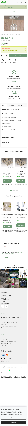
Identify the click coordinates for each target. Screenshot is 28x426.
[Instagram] (6, 306)
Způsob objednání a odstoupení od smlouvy (12, 317)
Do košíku (19, 55)
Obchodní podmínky (6, 320)
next (26, 164)
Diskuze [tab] (20, 105)
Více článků (4, 345)
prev (2, 164)
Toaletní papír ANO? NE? (7, 343)
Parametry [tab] (11, 105)
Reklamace (4, 324)
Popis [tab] (3, 105)
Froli (14, 11)
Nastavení (13, 418)
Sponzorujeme (4, 327)
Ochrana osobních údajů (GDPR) (9, 322)
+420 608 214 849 (5, 303)
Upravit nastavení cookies (18, 367)
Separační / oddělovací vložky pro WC (10, 341)
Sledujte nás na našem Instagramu (14, 267)
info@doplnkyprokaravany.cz (8, 301)
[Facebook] (2, 306)
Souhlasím (13, 422)
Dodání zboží (4, 319)
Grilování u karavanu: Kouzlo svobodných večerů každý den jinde (13, 338)
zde (21, 414)
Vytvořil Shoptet (15, 370)
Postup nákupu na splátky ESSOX (9, 326)
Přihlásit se (5, 257)
